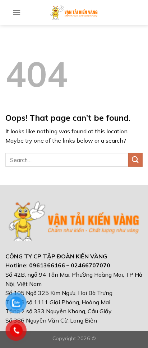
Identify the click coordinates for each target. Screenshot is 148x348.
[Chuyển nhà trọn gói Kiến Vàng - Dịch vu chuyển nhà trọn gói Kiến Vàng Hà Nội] (74, 12)
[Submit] (135, 160)
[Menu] (16, 12)
